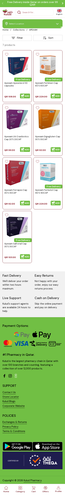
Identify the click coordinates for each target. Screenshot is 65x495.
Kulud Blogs (8, 401)
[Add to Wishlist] (7, 54)
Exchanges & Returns (14, 422)
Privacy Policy (10, 426)
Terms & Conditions (13, 431)
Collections (19, 29)
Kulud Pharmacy (33, 480)
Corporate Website (13, 406)
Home (5, 29)
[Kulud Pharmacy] (7, 12)
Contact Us (9, 392)
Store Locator (10, 396)
